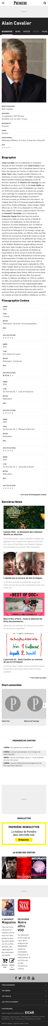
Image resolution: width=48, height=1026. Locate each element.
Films (44, 31)
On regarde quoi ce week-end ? (18, 747)
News (17, 31)
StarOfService (6, 1019)
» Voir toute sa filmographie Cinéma (33, 495)
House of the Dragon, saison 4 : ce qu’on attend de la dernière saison (23, 758)
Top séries (6, 991)
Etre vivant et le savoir (12, 354)
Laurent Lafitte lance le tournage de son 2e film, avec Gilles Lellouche (22, 764)
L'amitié (6, 316)
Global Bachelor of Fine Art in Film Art (33, 1017)
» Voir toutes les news (38, 678)
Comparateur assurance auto (11, 1017)
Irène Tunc (6, 721)
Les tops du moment (10, 1002)
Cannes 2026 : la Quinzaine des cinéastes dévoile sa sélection (22, 533)
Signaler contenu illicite (21, 1023)
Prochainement (8, 985)
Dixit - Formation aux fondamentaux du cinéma (26, 1019)
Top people (6, 996)
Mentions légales (7, 1023)
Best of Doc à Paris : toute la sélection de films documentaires (22, 620)
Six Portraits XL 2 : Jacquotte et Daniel (18, 467)
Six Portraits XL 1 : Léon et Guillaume (18, 391)
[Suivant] (44, 705)
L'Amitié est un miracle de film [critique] (22, 578)
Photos (26, 31)
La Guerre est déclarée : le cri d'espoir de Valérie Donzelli (21, 753)
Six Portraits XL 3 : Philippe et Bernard (18, 429)
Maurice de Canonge (31, 721)
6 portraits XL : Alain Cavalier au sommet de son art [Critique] (23, 660)
